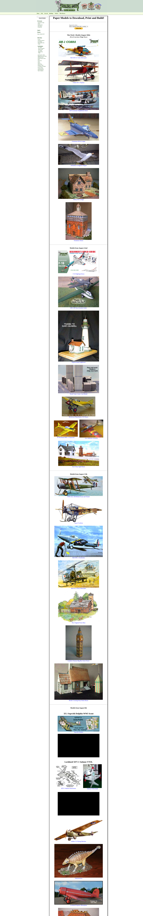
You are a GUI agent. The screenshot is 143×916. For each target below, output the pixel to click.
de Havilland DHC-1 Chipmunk (65, 437)
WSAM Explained (41, 40)
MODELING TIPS (41, 55)
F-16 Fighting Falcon (78, 274)
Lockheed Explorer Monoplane (78, 905)
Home (38, 13)
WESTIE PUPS (40, 57)
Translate (46, 6)
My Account (39, 21)
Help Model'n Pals (41, 42)
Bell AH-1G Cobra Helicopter (78, 57)
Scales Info (40, 60)
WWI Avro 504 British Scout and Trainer (78, 496)
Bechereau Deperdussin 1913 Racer (78, 417)
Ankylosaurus (78, 878)
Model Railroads (41, 69)
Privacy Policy (40, 67)
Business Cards (40, 65)
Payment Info (40, 24)
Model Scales (40, 49)
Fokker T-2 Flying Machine (78, 841)
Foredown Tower (78, 240)
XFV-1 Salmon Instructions (68, 788)
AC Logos (40, 47)
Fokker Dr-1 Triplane (78, 82)
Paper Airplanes (40, 70)
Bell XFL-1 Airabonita (78, 557)
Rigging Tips (40, 51)
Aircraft (46, 13)
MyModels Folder (41, 22)
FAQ (42, 13)
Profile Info (40, 27)
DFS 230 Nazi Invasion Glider (78, 308)
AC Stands (40, 50)
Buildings (51, 13)
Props (39, 52)
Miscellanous (62, 13)
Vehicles (56, 13)
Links (39, 61)
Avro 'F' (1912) (78, 523)
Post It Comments (41, 48)
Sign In (38, 30)
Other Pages (39, 37)
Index (39, 59)
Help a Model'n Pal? (41, 34)
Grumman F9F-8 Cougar (78, 141)
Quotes (39, 62)
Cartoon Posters (40, 68)
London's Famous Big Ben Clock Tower (78, 661)
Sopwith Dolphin (78, 732)
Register (39, 32)
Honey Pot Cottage (78, 199)
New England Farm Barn (78, 622)
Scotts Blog (40, 41)
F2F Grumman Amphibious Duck (78, 110)
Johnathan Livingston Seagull (79, 165)
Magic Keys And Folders (42, 56)
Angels (39, 43)
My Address (40, 26)
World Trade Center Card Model (78, 394)
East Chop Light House (78, 466)
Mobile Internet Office (42, 58)
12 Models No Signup (42, 66)
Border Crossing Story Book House (78, 700)
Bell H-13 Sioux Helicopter (78, 588)
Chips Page (40, 64)
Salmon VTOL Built (92, 788)
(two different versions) (91, 438)
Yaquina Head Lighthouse (79, 362)
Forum (39, 39)
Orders (39, 23)
